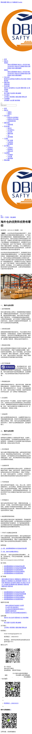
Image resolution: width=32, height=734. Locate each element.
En (1, 215)
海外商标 (17, 100)
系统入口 (9, 2)
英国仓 (6, 62)
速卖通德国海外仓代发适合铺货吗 (14, 571)
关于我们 (7, 95)
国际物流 (20, 584)
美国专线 (26, 584)
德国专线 (4, 586)
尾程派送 (7, 582)
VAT (21, 617)
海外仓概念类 (6, 579)
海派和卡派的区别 (10, 611)
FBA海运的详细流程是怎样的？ (14, 609)
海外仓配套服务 (17, 68)
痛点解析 (18, 93)
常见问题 (7, 86)
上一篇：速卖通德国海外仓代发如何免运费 (14, 548)
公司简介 (7, 96)
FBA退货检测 (17, 581)
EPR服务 (6, 100)
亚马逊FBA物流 (15, 582)
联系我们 (12, 96)
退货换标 (10, 581)
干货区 (6, 91)
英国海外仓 (18, 579)
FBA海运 (23, 582)
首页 (5, 59)
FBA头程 (7, 77)
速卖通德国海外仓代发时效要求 (13, 569)
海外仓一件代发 (22, 64)
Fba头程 (18, 88)
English (20, 2)
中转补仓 (24, 581)
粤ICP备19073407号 (6, 673)
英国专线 (7, 84)
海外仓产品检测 (20, 66)
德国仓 (6, 70)
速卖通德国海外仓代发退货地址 (13, 573)
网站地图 (3, 2)
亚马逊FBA (12, 88)
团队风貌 (18, 96)
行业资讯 (12, 93)
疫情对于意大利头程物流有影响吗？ (16, 612)
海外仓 (6, 61)
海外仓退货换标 (12, 64)
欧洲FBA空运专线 (20, 79)
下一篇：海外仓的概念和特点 (9, 551)
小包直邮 (6, 584)
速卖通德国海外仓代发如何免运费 (14, 566)
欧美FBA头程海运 (9, 79)
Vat (27, 88)
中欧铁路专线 (12, 121)
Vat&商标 (7, 98)
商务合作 (24, 96)
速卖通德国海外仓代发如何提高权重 (15, 568)
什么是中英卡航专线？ (12, 607)
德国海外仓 (25, 579)
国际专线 (7, 82)
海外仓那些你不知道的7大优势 (14, 605)
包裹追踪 (15, 2)
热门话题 (7, 93)
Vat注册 (12, 100)
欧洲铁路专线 (13, 584)
